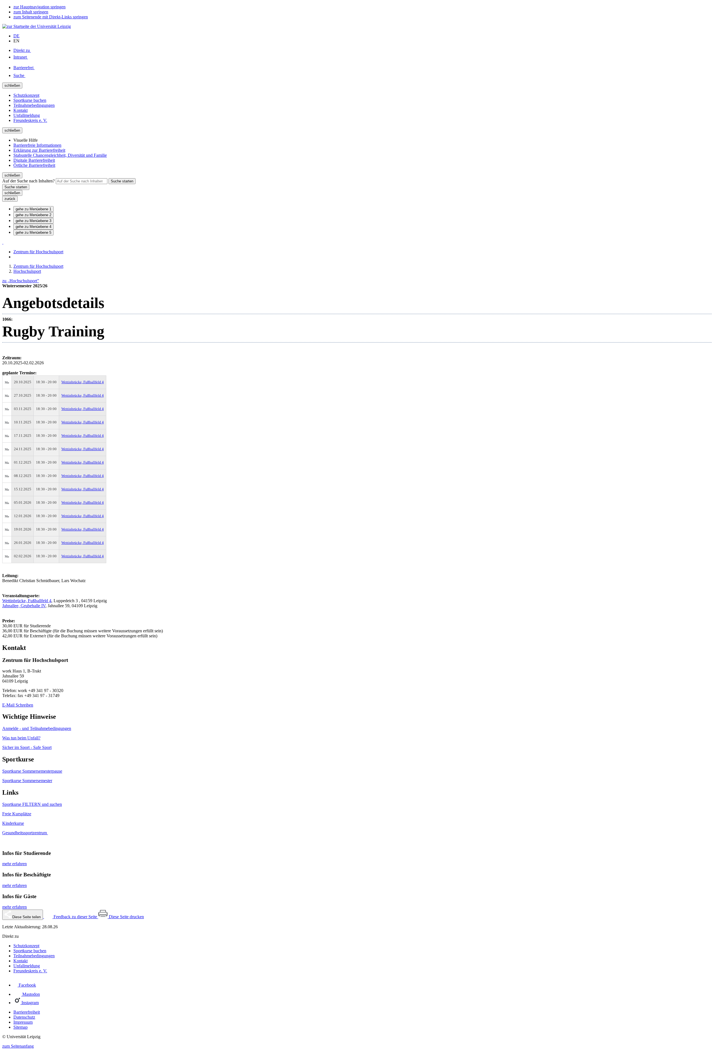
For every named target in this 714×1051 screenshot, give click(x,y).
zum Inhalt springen (30, 11)
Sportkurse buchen (29, 100)
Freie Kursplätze (16, 813)
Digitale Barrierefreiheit (34, 160)
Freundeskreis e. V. (30, 120)
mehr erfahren (14, 863)
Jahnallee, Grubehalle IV (23, 605)
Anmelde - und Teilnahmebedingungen (36, 728)
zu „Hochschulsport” (20, 280)
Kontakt (20, 110)
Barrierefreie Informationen (37, 145)
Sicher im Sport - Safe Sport (27, 747)
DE (16, 35)
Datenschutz (24, 1017)
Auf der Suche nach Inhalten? (29, 181)
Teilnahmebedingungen (34, 105)
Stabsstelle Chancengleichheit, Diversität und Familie (60, 155)
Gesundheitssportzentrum (25, 832)
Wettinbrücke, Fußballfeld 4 (82, 382)
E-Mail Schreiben (17, 705)
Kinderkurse (13, 823)
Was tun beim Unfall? (21, 738)
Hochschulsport (27, 271)
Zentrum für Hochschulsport (38, 251)
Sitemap (20, 1027)
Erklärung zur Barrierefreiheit (39, 150)
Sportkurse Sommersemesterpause (32, 771)
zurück (9, 199)
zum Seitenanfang (18, 1046)
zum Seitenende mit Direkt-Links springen (50, 17)
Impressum (23, 1022)
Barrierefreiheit (26, 1012)
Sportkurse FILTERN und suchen (32, 804)
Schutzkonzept (26, 95)
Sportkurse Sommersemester (27, 780)
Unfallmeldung (26, 115)
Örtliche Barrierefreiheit (34, 165)
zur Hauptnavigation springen (39, 6)
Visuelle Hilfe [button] (25, 140)
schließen (12, 85)
